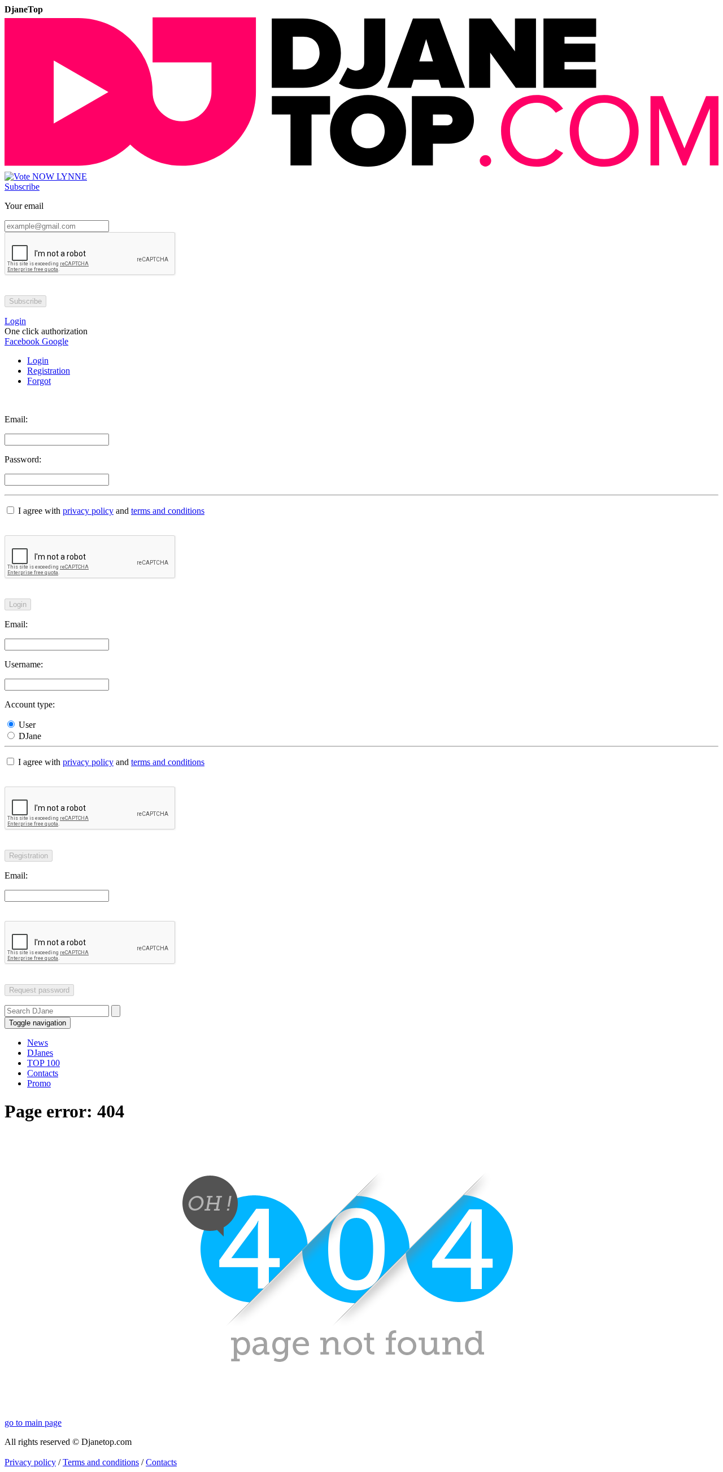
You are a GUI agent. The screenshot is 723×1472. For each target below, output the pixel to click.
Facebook (22, 341)
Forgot (39, 381)
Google (54, 341)
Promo (39, 1083)
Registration (48, 370)
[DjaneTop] (361, 166)
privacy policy (88, 511)
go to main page (33, 1422)
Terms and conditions (101, 1462)
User (26, 725)
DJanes (40, 1053)
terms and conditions (167, 511)
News (37, 1042)
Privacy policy (30, 1462)
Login (38, 360)
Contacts (42, 1073)
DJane (28, 736)
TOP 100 (43, 1063)
